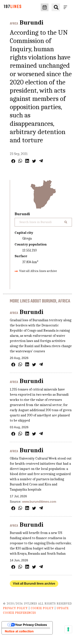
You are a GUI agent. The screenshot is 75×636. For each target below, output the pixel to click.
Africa (14, 23)
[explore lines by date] (44, 7)
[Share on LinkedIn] (27, 161)
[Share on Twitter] (34, 161)
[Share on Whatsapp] (20, 161)
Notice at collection (19, 631)
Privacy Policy (15, 608)
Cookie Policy (42, 608)
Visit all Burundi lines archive (34, 583)
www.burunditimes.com (39, 501)
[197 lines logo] (12, 7)
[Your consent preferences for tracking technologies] (68, 629)
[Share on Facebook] (13, 161)
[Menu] (66, 7)
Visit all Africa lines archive (38, 271)
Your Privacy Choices (31, 625)
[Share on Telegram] (41, 161)
